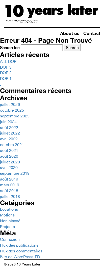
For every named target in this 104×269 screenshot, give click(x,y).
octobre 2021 (12, 144)
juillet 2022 (10, 133)
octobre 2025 (12, 110)
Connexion (10, 239)
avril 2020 (9, 167)
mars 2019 (9, 185)
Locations (9, 209)
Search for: (10, 47)
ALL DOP (8, 61)
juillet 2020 (10, 162)
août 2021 (9, 150)
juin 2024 (8, 121)
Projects (7, 226)
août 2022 (9, 127)
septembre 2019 (15, 173)
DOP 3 (6, 67)
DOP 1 (6, 78)
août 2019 (9, 179)
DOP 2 (6, 72)
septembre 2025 (15, 116)
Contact (91, 33)
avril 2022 (9, 139)
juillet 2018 (10, 196)
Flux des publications (19, 245)
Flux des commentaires (21, 251)
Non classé (10, 220)
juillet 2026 (10, 104)
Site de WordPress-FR (20, 256)
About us (70, 33)
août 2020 (9, 156)
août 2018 (9, 190)
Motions (7, 215)
